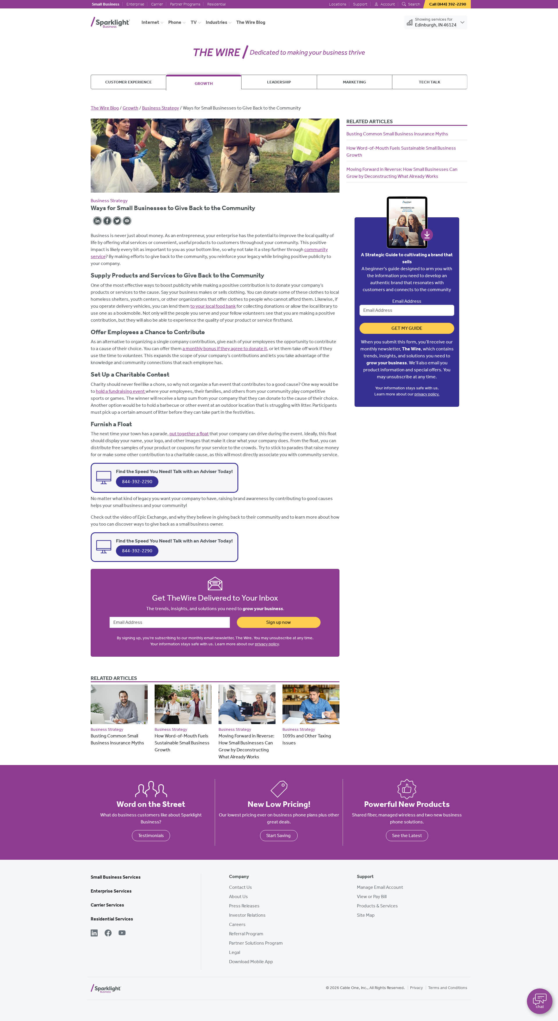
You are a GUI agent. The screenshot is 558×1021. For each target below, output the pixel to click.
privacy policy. (426, 394)
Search (413, 4)
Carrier (157, 4)
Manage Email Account (380, 887)
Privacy (416, 987)
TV (194, 22)
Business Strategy (160, 108)
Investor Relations (247, 915)
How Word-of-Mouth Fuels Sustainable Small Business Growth (182, 743)
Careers (237, 924)
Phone (174, 22)
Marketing (354, 82)
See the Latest (407, 835)
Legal (234, 952)
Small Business (105, 4)
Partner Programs (185, 4)
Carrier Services (107, 905)
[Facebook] (108, 933)
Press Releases (244, 906)
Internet (150, 22)
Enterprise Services (111, 891)
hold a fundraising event (121, 391)
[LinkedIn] (94, 933)
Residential (216, 4)
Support (360, 4)
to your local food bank (213, 306)
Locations (337, 4)
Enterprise (135, 4)
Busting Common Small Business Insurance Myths (397, 134)
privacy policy (267, 644)
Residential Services (112, 919)
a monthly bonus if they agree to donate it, (225, 348)
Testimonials (151, 835)
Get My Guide (406, 328)
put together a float (189, 433)
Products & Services (377, 906)
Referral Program (246, 933)
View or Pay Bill (372, 896)
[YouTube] (122, 933)
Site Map (366, 915)
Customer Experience (128, 82)
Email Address (406, 301)
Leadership (279, 82)
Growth (204, 83)
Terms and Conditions (447, 987)
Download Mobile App (251, 961)
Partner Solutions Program (256, 943)
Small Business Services (116, 877)
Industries (216, 22)
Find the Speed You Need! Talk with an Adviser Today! (174, 471)
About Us (238, 896)
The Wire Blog (250, 22)
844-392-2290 (137, 481)
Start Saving (278, 835)
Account (387, 4)
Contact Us (240, 887)
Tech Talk (429, 82)
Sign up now (278, 622)
